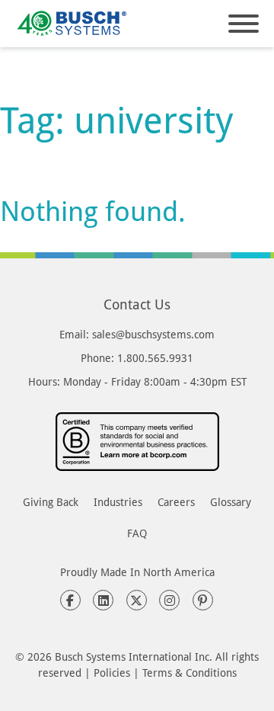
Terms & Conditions (189, 672)
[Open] (243, 23)
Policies (112, 672)
